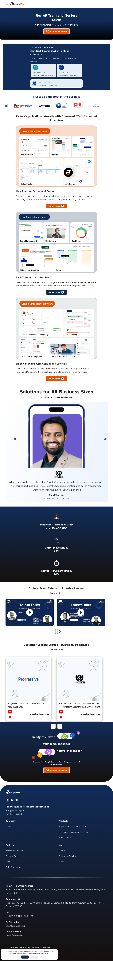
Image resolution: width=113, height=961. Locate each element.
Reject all (33, 957)
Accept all (24, 957)
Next (104, 439)
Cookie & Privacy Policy (41, 953)
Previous (14, 439)
